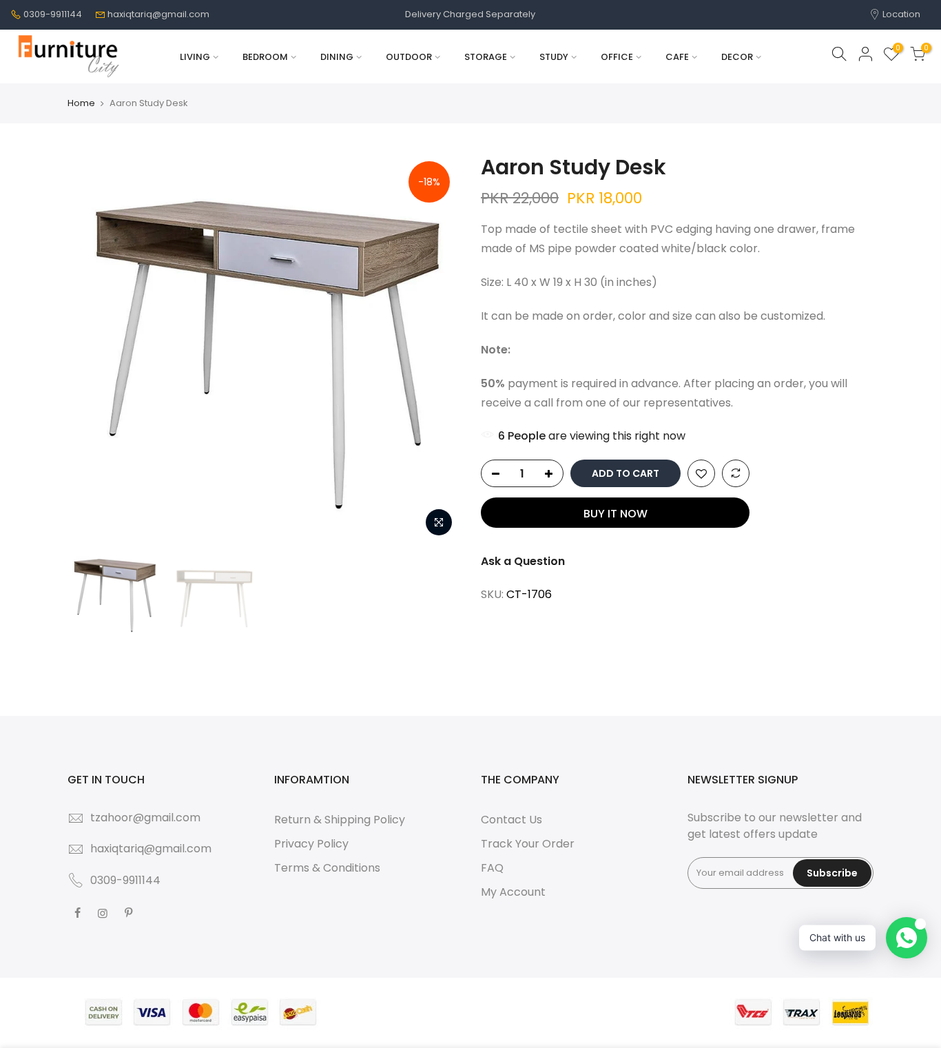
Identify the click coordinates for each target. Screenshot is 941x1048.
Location (900, 14)
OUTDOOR (409, 56)
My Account (513, 892)
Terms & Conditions (327, 868)
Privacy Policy (311, 844)
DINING (336, 56)
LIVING (195, 56)
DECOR (737, 56)
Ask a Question (523, 561)
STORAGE (485, 56)
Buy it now (615, 514)
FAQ (492, 868)
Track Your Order (528, 844)
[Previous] (91, 347)
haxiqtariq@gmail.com (158, 14)
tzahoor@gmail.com (145, 817)
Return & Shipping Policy (339, 820)
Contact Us (511, 820)
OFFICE (617, 56)
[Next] (436, 347)
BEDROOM (265, 56)
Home (81, 103)
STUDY (553, 56)
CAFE (677, 56)
